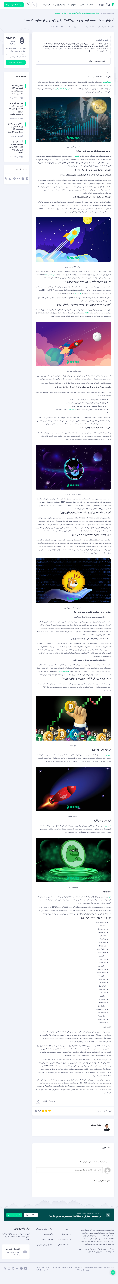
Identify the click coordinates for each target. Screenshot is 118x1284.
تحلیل (82, 4)
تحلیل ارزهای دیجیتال (44, 1245)
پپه (109, 897)
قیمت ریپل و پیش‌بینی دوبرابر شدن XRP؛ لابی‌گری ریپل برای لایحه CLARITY (16, 147)
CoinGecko (72, 409)
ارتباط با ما (65, 1234)
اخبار (91, 4)
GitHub (87, 313)
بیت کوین (78, 293)
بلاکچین (76, 156)
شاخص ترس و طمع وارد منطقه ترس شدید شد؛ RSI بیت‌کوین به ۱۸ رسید (15, 127)
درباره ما (66, 1229)
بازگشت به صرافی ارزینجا (14, 4)
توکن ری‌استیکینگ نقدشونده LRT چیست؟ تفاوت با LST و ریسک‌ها (16, 89)
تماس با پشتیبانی (14, 1215)
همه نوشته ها (105, 13)
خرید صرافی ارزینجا (15, 62)
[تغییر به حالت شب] (34, 4)
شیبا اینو (108, 826)
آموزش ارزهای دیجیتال (104, 27)
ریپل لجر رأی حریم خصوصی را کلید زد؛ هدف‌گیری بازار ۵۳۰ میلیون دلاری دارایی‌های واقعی (16, 109)
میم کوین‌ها (107, 82)
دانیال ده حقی (96, 1125)
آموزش (73, 4)
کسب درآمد (48, 1234)
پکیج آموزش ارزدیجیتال (44, 1229)
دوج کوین (107, 755)
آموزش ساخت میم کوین (62, 88)
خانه (112, 13)
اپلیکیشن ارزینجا (64, 1239)
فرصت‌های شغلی (63, 1245)
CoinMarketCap (63, 671)
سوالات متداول (31, 1215)
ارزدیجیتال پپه (50, 274)
